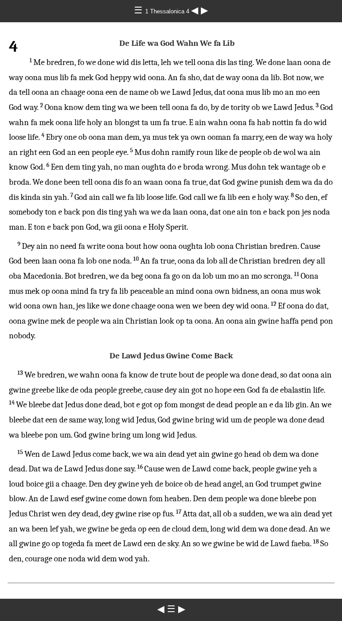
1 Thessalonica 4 (168, 11)
